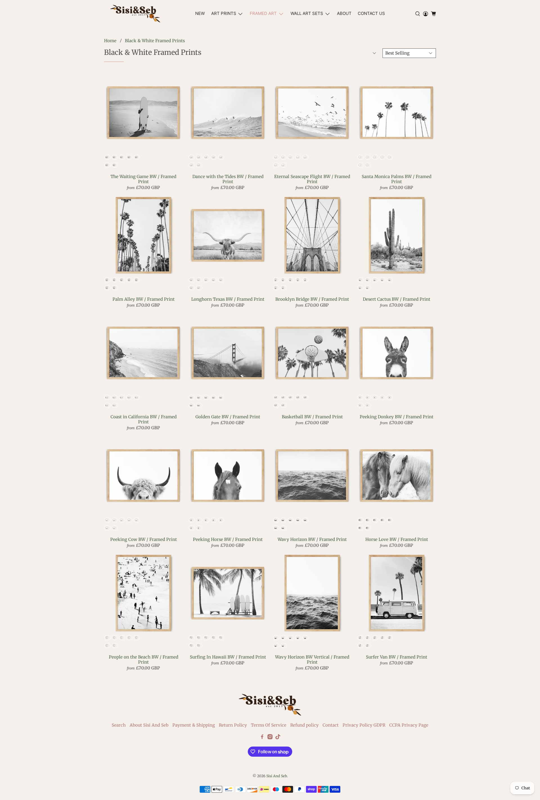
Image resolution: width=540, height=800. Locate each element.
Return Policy (233, 725)
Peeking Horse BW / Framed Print (228, 539)
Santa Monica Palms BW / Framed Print (396, 179)
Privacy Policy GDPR (364, 725)
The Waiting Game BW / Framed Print (143, 179)
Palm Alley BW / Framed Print (143, 299)
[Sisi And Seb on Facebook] (262, 737)
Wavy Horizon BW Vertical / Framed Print (312, 659)
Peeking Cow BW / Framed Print (143, 539)
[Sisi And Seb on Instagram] (270, 737)
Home (110, 41)
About (344, 13)
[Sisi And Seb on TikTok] (277, 737)
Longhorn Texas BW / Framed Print (227, 299)
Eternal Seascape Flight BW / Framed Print (312, 179)
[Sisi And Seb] (135, 13)
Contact (331, 725)
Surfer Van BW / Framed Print (396, 657)
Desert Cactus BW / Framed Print (396, 299)
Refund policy (304, 725)
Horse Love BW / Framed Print (396, 539)
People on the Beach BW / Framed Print (143, 659)
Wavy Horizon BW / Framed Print (312, 539)
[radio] (107, 157)
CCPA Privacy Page (408, 725)
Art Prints (223, 13)
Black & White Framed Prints (155, 41)
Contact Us (371, 13)
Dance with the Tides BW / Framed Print (228, 179)
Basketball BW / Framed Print (312, 416)
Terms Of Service (268, 725)
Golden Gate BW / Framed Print (227, 416)
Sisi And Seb (276, 776)
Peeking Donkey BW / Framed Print (396, 416)
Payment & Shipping (193, 725)
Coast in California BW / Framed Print (144, 419)
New (200, 13)
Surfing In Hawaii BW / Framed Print (228, 657)
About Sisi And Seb (149, 725)
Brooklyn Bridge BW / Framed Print (312, 299)
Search (119, 725)
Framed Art (263, 13)
